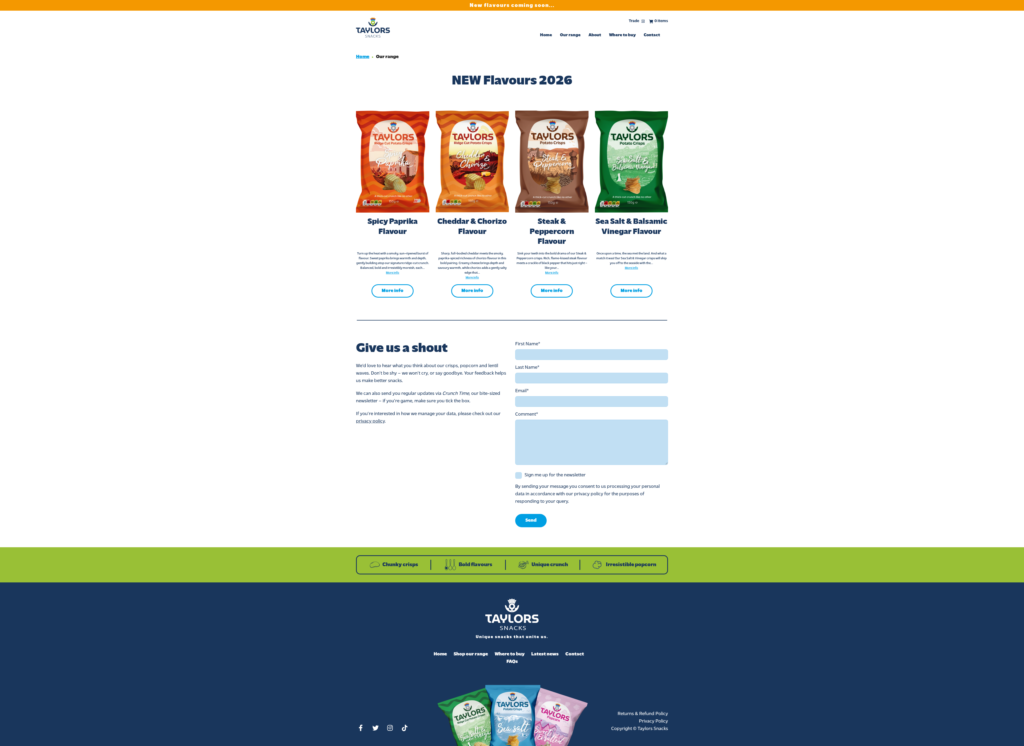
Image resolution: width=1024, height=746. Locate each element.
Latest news (545, 654)
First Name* (527, 344)
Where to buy (622, 35)
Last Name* (527, 367)
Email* (522, 391)
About (595, 35)
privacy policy (370, 421)
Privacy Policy (653, 721)
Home (546, 35)
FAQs (512, 661)
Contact (652, 35)
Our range (570, 35)
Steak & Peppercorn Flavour (552, 232)
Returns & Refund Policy (643, 714)
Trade (634, 21)
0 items (661, 21)
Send (531, 520)
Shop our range (471, 654)
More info (392, 291)
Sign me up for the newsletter (555, 475)
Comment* (526, 414)
